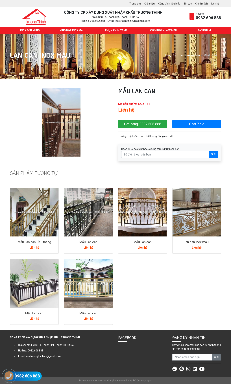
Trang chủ (135, 3)
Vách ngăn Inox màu (163, 30)
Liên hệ (215, 3)
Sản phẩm (204, 30)
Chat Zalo (196, 124)
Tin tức (188, 3)
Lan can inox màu (190, 55)
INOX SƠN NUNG (30, 30)
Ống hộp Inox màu (72, 30)
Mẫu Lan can (88, 242)
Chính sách (201, 3)
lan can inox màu (197, 242)
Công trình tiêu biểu (169, 3)
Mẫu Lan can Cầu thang (34, 242)
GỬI (213, 154)
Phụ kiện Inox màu (117, 30)
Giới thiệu (149, 3)
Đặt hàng (142, 124)
